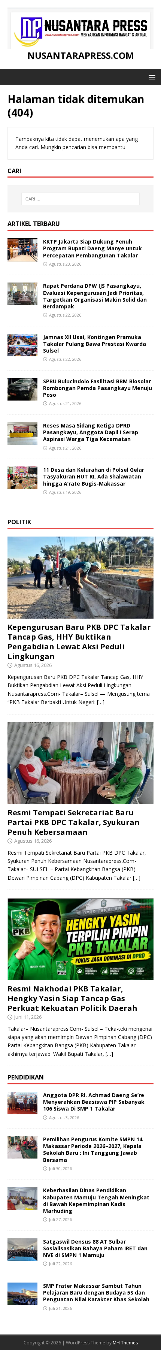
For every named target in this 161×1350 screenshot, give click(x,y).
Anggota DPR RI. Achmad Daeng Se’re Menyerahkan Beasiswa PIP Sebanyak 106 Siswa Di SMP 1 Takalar (94, 1101)
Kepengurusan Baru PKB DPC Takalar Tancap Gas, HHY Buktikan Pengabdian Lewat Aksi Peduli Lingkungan (79, 641)
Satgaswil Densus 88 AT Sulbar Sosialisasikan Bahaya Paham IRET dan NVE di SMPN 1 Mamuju (95, 1248)
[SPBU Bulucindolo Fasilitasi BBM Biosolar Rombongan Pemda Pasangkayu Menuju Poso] (22, 396)
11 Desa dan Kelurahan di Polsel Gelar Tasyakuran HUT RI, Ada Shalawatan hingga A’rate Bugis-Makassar (93, 476)
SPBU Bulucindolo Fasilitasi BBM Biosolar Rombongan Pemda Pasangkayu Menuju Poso (97, 388)
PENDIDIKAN (25, 1077)
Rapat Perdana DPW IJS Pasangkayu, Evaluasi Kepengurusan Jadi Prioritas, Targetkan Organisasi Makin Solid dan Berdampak (95, 296)
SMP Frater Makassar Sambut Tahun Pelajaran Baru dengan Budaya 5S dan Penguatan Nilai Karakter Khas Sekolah (96, 1292)
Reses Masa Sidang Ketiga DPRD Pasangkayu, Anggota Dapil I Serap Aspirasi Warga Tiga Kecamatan (90, 432)
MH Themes (125, 1343)
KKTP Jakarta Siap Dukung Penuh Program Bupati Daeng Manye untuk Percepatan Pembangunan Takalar (92, 248)
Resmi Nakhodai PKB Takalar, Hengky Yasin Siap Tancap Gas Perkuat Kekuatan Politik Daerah (72, 998)
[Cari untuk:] (80, 199)
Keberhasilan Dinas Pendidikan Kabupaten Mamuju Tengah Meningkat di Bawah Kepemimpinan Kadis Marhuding (96, 1200)
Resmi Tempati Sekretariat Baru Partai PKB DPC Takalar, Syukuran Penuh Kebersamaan (73, 822)
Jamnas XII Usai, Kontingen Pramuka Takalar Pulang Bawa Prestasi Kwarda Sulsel (94, 343)
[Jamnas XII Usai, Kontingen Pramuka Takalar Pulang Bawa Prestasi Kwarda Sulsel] (22, 351)
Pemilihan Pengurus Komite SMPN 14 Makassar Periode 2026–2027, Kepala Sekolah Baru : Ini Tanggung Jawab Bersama (92, 1149)
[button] (150, 76)
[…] (100, 702)
